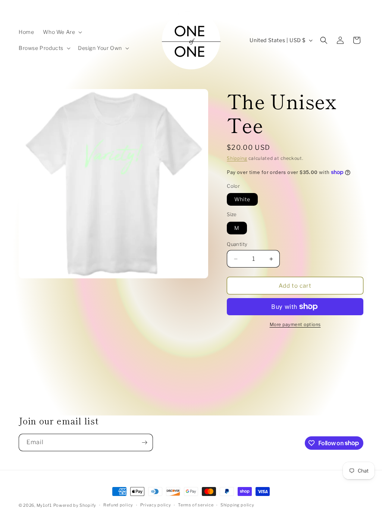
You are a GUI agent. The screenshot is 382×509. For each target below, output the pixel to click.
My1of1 (44, 505)
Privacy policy (155, 505)
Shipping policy (237, 505)
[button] (61, 32)
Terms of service (195, 505)
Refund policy (118, 505)
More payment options (295, 324)
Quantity (237, 244)
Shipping (237, 158)
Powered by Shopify (75, 505)
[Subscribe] (144, 442)
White (242, 199)
